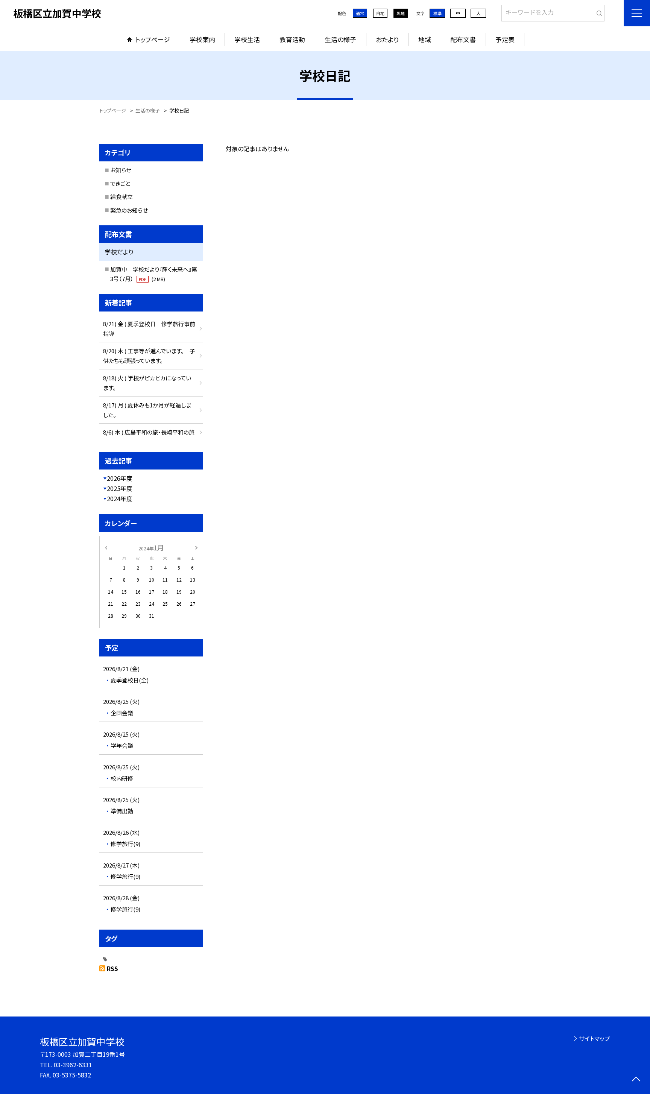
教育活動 (292, 39)
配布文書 (463, 39)
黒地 (400, 13)
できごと (120, 183)
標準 (437, 13)
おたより (387, 39)
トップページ (152, 39)
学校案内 (202, 39)
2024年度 (119, 498)
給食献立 (121, 197)
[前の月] (106, 547)
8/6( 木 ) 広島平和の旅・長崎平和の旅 (148, 432)
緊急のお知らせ (129, 210)
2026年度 (119, 478)
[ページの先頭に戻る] (636, 1080)
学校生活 (247, 39)
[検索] (597, 11)
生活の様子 (340, 39)
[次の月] (196, 547)
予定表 (505, 39)
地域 (424, 39)
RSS (112, 968)
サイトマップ (594, 1038)
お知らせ (120, 170)
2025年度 (119, 488)
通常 (360, 13)
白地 (380, 13)
